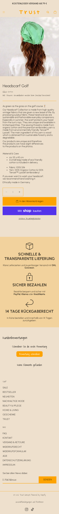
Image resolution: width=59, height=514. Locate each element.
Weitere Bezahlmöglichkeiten (29, 218)
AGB (5, 456)
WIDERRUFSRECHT (12, 447)
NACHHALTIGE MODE (14, 401)
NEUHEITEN (8, 396)
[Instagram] (27, 509)
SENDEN (47, 479)
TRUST (6, 419)
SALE (5, 387)
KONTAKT (7, 437)
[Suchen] (47, 12)
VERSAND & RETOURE (14, 442)
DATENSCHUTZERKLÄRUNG (17, 460)
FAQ (5, 433)
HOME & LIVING (11, 410)
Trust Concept (25, 494)
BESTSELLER (9, 392)
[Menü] (4, 12)
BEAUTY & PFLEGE (12, 405)
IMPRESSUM (9, 465)
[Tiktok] (32, 509)
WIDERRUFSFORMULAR (14, 451)
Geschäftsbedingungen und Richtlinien (29, 501)
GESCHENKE (9, 414)
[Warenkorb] (55, 12)
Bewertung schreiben (29, 354)
